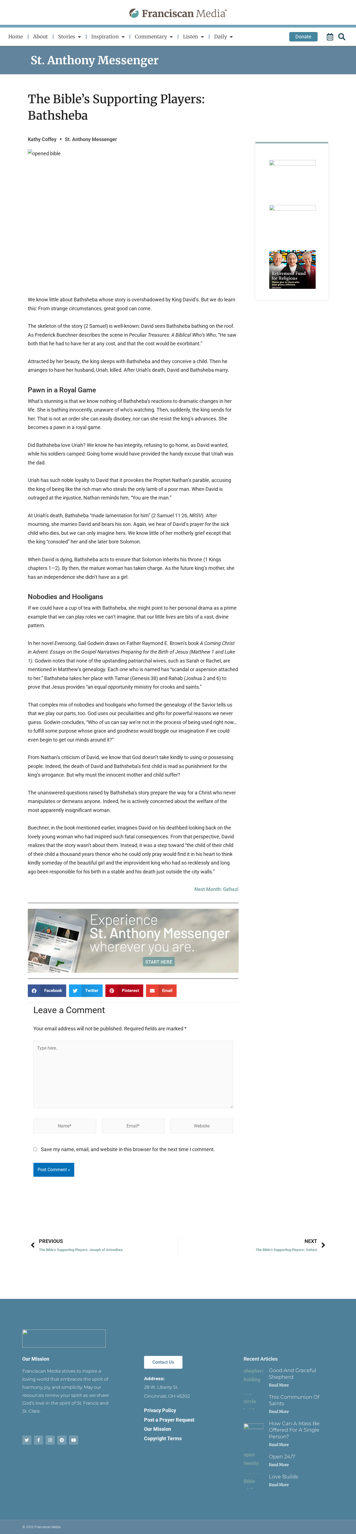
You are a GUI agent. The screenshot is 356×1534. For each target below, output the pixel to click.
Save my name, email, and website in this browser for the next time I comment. (128, 1149)
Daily (220, 36)
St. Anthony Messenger (95, 60)
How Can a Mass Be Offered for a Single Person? (294, 1430)
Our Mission (35, 1359)
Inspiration (105, 36)
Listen (190, 36)
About (40, 36)
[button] (47, 990)
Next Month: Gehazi (216, 889)
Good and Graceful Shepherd (292, 1373)
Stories (66, 36)
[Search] (342, 36)
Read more (279, 1385)
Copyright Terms (163, 1438)
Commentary (151, 36)
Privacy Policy (160, 1410)
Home (15, 36)
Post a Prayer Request (169, 1420)
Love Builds (283, 1477)
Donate (303, 37)
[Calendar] (330, 36)
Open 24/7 (282, 1457)
